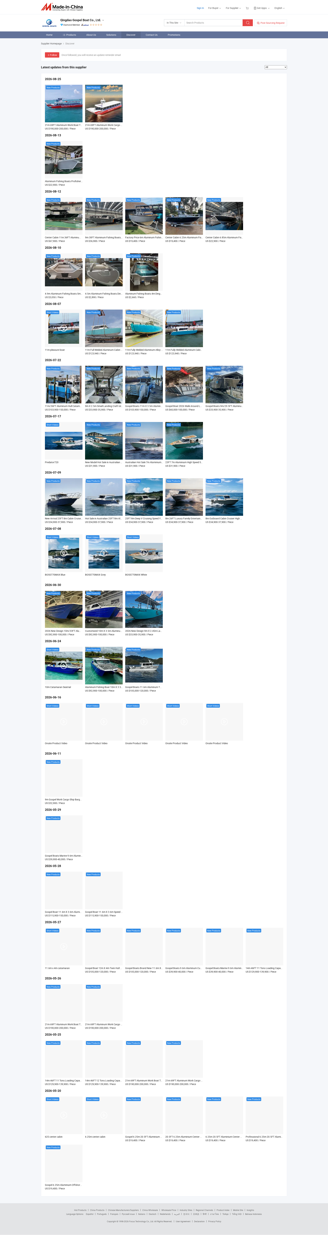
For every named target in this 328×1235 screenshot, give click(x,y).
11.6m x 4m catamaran (57, 968)
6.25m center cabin (95, 1136)
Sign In (200, 8)
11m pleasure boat (55, 349)
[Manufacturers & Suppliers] (63, 7)
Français (114, 1214)
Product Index (223, 1210)
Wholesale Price (168, 1210)
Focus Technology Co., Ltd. (141, 1221)
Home (49, 34)
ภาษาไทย (214, 1214)
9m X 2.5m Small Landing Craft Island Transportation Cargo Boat (119, 406)
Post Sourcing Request (273, 22)
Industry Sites (186, 1210)
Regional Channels (204, 1210)
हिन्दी (205, 1214)
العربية (177, 1214)
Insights (250, 1210)
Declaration (199, 1221)
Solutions (111, 34)
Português (102, 1214)
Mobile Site (238, 1210)
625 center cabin (54, 1136)
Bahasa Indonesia (253, 1214)
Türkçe (225, 1214)
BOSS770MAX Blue (55, 574)
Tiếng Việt (237, 1214)
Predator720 (51, 462)
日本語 (196, 1214)
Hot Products (80, 1210)
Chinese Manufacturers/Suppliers (123, 1210)
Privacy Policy (214, 1221)
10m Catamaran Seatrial (58, 687)
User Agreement (183, 1221)
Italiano (141, 1214)
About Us (91, 34)
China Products (97, 1210)
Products (71, 34)
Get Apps (261, 8)
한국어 (186, 1214)
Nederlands (165, 1214)
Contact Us (152, 34)
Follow (53, 55)
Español (89, 1214)
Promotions (174, 34)
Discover (130, 34)
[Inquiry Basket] (247, 8)
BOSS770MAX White (136, 574)
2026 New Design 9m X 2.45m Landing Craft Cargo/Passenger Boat (161, 630)
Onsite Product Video (56, 743)
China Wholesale (150, 1210)
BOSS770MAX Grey (95, 574)
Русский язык (128, 1214)
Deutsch (152, 1214)
